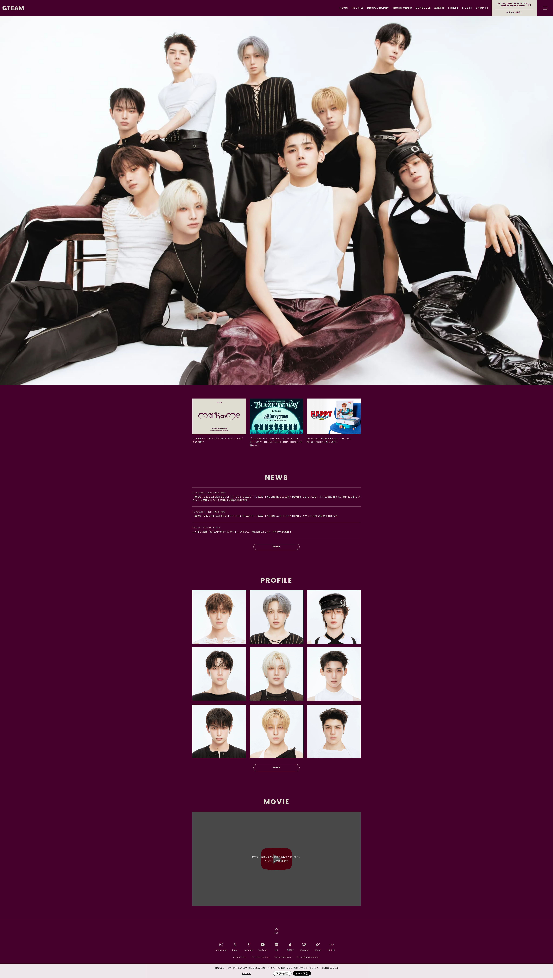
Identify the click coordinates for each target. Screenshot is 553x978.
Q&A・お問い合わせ (283, 957)
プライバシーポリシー (260, 957)
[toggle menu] (545, 8)
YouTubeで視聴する (276, 861)
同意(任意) (282, 973)
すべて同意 (302, 973)
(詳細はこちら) (329, 967)
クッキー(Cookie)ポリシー (308, 957)
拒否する (246, 973)
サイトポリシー (239, 957)
